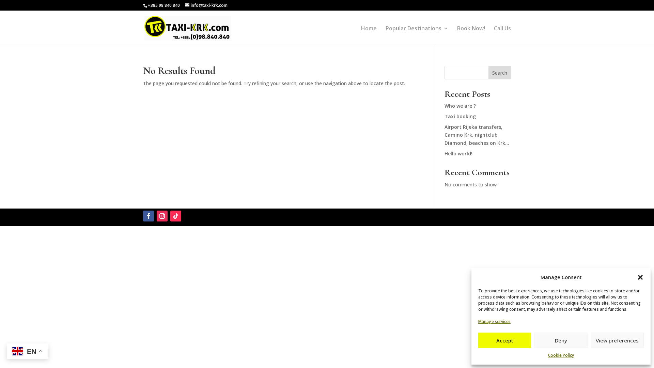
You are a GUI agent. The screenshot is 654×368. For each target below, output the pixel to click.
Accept (504, 340)
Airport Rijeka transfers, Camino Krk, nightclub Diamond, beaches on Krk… (477, 135)
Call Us (502, 29)
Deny (561, 340)
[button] (640, 277)
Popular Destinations (413, 29)
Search (499, 73)
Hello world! (458, 153)
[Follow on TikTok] (175, 216)
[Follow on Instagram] (162, 216)
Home (369, 29)
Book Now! (471, 29)
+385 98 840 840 (164, 5)
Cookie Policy (561, 355)
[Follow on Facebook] (148, 216)
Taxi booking (460, 116)
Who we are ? (460, 106)
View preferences (617, 340)
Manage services (494, 321)
